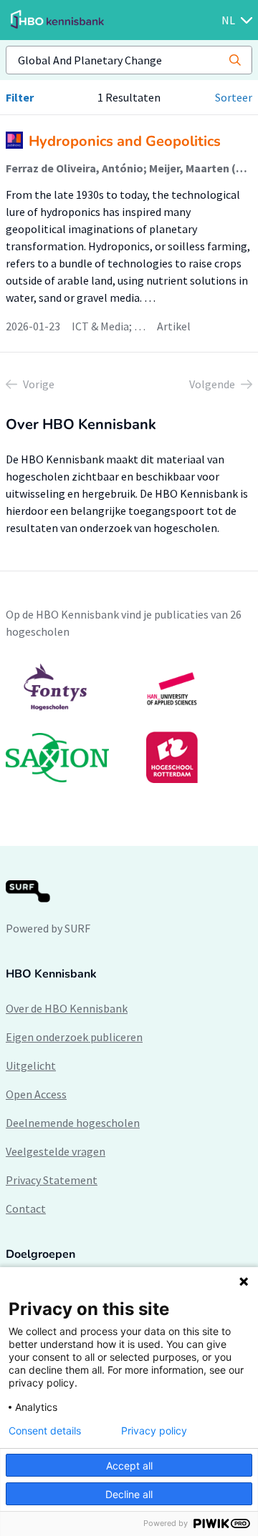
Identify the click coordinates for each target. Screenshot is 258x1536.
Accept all (129, 1465)
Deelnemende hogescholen (73, 1123)
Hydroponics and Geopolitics (125, 141)
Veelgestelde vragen (55, 1151)
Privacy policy (154, 1431)
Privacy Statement (51, 1180)
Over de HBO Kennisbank (67, 1008)
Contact (26, 1208)
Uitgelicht (31, 1065)
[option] (129, 723)
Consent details (45, 1431)
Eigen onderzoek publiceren (74, 1037)
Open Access (36, 1094)
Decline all (129, 1494)
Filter (20, 97)
